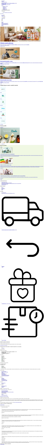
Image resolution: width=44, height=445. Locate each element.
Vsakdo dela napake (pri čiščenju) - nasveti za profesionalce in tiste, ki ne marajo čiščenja (11, 183)
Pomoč (2, 5)
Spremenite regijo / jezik (6, 388)
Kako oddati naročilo (4, 371)
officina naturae (3, 188)
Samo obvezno (5, 403)
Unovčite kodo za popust (4, 380)
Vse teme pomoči (5, 9)
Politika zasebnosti (2, 404)
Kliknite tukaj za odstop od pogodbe (4, 396)
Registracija (3, 378)
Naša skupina (3, 386)
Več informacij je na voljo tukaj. (3, 345)
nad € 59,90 (9, 3)
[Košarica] (23, 20)
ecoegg (2, 189)
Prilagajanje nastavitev (9, 403)
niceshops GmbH (5, 389)
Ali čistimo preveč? (4, 184)
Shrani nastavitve (2, 443)
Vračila (2, 372)
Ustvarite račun (3, 18)
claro (2, 187)
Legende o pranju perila (4, 182)
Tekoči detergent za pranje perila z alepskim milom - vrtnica (8, 193)
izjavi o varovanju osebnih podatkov (18, 402)
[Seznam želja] (2, 19)
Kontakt (2, 387)
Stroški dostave (4, 7)
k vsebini (3, 1)
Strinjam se (2, 403)
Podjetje (2, 394)
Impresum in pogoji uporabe (5, 390)
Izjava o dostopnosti (4, 392)
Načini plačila (3, 373)
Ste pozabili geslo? (4, 379)
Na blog (1, 179)
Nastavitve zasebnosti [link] (4, 393)
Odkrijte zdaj (1, 127)
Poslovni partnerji (3, 374)
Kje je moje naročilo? (5, 6)
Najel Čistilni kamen (4, 192)
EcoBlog (3, 383)
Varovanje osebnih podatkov (5, 391)
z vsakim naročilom (6, 4)
